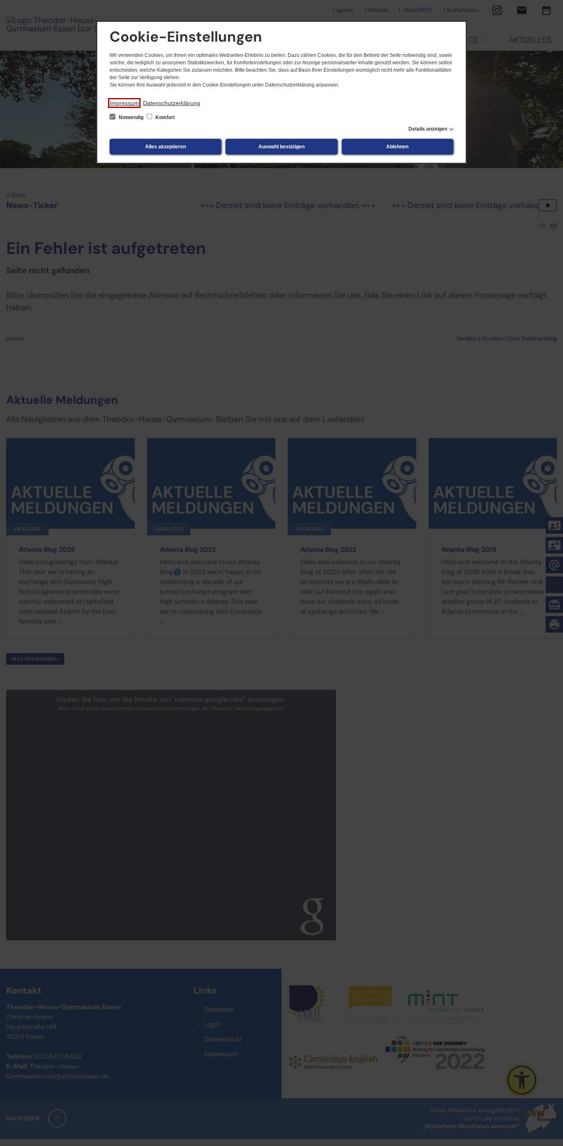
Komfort (164, 117)
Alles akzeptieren (165, 147)
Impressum (124, 103)
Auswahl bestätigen (281, 147)
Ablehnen (397, 147)
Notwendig (131, 117)
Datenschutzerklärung (171, 103)
